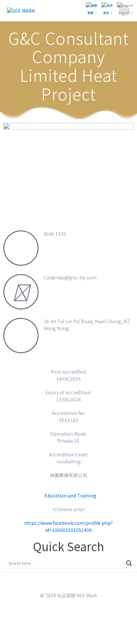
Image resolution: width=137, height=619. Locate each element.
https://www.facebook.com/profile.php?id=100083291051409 (68, 526)
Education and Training (70, 495)
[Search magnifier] (129, 563)
